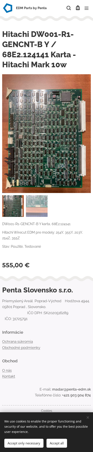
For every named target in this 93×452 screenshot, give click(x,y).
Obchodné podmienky (21, 347)
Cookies (46, 410)
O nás (7, 370)
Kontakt (8, 376)
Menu (86, 8)
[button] (68, 8)
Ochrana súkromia (17, 341)
